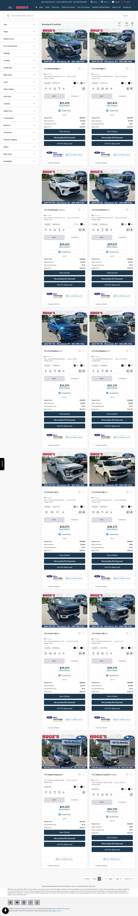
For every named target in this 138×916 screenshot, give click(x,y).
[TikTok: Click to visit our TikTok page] (37, 903)
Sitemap (29, 908)
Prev (94, 879)
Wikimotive (53, 908)
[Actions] (83, 69)
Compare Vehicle (54, 163)
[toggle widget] (5, 910)
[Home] (36, 7)
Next (111, 879)
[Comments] (83, 88)
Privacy (34, 908)
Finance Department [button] (101, 7)
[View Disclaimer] (64, 88)
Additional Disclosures (63, 908)
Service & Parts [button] (68, 7)
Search (125, 16)
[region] (64, 122)
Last (118, 879)
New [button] (41, 7)
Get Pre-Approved (64, 143)
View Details (64, 131)
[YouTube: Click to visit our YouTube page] (17, 903)
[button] (85, 45)
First (87, 879)
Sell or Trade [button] (84, 7)
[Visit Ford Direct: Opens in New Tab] (57, 911)
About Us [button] (116, 7)
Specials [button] (55, 7)
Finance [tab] (75, 96)
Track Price (66, 110)
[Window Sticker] (131, 88)
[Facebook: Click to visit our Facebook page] (11, 903)
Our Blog (127, 7)
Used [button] (47, 7)
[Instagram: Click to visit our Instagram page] (31, 903)
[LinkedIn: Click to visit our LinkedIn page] (24, 903)
